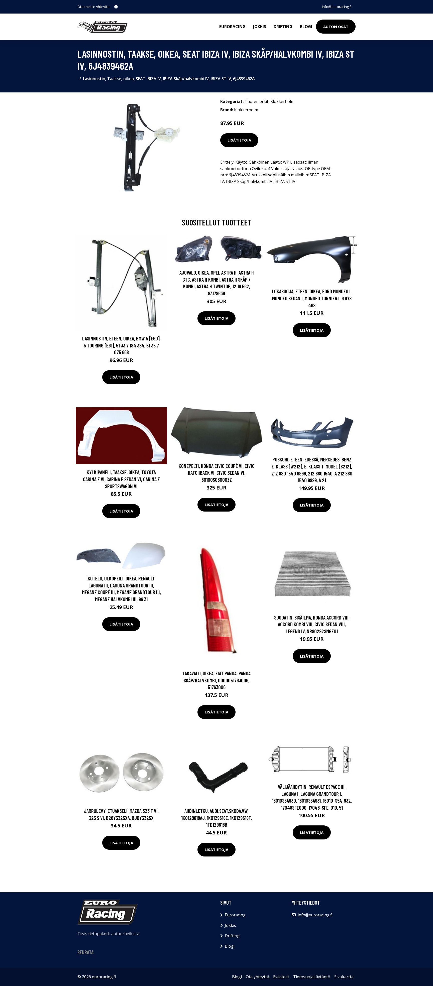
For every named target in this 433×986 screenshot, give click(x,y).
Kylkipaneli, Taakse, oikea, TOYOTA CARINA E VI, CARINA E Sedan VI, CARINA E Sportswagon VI (121, 479)
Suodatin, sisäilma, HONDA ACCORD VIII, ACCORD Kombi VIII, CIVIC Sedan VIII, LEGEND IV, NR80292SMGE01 (312, 624)
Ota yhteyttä (257, 976)
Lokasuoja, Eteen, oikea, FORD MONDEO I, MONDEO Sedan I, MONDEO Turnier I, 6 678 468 (312, 298)
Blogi (306, 26)
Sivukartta (344, 976)
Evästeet (281, 976)
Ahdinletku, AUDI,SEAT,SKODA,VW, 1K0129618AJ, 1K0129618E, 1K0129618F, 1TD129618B (216, 818)
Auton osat (335, 26)
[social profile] (116, 7)
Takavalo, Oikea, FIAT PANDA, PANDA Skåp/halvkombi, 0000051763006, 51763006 (216, 680)
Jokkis (259, 26)
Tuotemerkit (256, 101)
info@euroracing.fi (337, 6)
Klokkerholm (282, 101)
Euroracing (232, 26)
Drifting (283, 26)
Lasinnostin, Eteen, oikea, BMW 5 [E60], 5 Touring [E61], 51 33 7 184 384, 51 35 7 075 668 (121, 345)
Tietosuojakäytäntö (311, 976)
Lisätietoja (239, 140)
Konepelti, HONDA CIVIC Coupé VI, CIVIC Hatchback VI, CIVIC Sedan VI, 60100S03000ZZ (217, 473)
